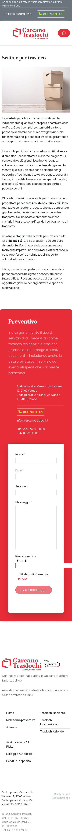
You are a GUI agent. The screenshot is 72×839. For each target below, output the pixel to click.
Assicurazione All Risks (17, 744)
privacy (23, 578)
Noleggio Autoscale (19, 754)
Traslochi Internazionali (49, 722)
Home (10, 713)
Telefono (21, 486)
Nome (20, 454)
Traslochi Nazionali (52, 713)
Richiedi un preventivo (20, 720)
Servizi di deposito (18, 761)
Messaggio (23, 502)
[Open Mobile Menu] (5, 33)
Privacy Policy (60, 793)
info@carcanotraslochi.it (19, 13)
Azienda (11, 727)
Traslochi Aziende (52, 731)
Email (19, 470)
